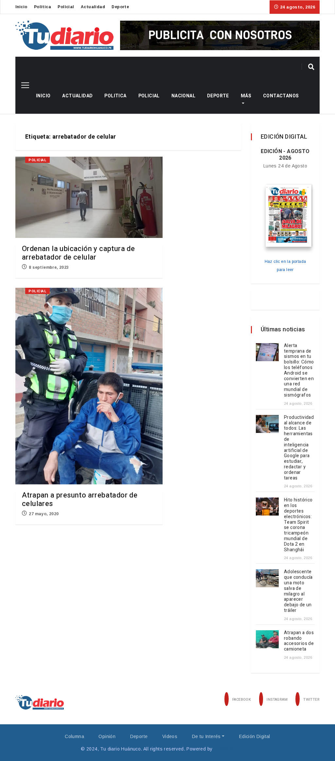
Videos (169, 736)
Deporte (120, 7)
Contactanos (281, 95)
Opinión (106, 736)
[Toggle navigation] (22, 85)
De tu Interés (206, 736)
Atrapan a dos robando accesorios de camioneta (299, 641)
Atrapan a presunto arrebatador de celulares (79, 499)
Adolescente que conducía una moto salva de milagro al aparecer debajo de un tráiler (298, 591)
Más (246, 95)
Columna (74, 736)
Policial (66, 7)
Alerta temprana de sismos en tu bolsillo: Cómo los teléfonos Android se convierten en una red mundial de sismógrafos (299, 370)
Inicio (21, 7)
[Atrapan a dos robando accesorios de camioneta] (267, 639)
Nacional (183, 95)
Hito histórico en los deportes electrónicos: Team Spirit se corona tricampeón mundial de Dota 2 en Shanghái (298, 525)
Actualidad (93, 7)
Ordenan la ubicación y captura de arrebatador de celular (78, 253)
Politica (42, 7)
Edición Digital (254, 736)
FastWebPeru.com (234, 748)
